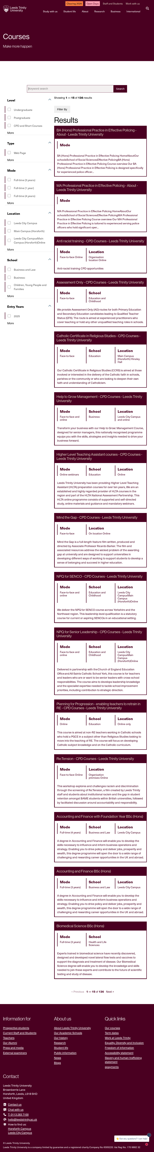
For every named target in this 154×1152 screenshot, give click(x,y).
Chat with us (15, 1109)
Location (13, 213)
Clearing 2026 (74, 3)
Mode (11, 170)
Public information (65, 1053)
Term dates (112, 1033)
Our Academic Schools (68, 1033)
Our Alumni (10, 1043)
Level (11, 100)
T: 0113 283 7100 (18, 1114)
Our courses (112, 1028)
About (85, 11)
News (57, 1058)
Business (115, 11)
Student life (69, 11)
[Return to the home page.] (14, 9)
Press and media (13, 1048)
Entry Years (15, 306)
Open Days (93, 3)
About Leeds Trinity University (72, 1028)
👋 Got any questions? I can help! (131, 1138)
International (133, 11)
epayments (112, 1067)
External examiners (15, 1053)
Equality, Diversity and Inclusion (124, 1043)
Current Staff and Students (19, 1033)
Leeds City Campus (20, 1132)
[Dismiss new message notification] (149, 1135)
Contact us (15, 1104)
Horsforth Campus (19, 1128)
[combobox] (77, 89)
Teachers (8, 1038)
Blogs (57, 1063)
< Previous (77, 991)
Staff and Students (113, 3)
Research (99, 11)
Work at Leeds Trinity (118, 1038)
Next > (110, 991)
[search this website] (147, 8)
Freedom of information (119, 1048)
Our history (61, 1038)
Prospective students (16, 1028)
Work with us (133, 3)
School (12, 260)
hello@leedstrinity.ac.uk (22, 1119)
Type (10, 143)
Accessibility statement (119, 1053)
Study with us (50, 11)
